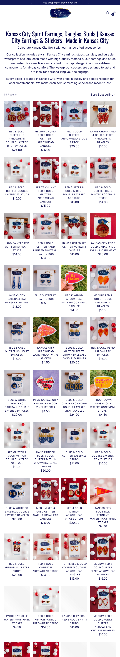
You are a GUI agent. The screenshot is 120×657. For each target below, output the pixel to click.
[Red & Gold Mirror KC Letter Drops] (17, 546)
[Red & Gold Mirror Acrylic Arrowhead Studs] (46, 599)
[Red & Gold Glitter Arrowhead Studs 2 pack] (74, 114)
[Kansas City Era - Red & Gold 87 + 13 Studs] (74, 599)
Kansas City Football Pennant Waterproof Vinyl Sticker (103, 515)
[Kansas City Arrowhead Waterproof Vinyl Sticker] (46, 330)
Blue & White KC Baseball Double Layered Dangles (17, 512)
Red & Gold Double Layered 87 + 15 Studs (103, 456)
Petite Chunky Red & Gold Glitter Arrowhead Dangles (45, 194)
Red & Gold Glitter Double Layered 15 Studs (17, 191)
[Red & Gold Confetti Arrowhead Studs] (46, 546)
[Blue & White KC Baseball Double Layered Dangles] (17, 491)
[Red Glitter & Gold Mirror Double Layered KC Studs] (17, 435)
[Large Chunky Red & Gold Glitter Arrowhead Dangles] (103, 114)
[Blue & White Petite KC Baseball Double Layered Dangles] (17, 383)
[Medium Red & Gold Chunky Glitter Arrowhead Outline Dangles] (103, 599)
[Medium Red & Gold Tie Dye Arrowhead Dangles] (103, 278)
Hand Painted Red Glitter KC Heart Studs (17, 247)
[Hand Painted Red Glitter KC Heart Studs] (17, 226)
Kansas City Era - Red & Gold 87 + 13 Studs (74, 620)
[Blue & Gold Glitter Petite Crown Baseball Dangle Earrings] (74, 330)
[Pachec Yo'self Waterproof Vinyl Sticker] (17, 599)
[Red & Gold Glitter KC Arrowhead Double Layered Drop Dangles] (17, 114)
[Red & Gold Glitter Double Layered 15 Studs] (17, 170)
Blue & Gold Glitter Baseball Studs (74, 456)
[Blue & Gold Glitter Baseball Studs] (74, 435)
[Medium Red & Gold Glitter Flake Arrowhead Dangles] (103, 546)
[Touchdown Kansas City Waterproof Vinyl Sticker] (103, 383)
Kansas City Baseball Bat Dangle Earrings (17, 299)
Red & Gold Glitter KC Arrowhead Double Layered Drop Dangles (17, 138)
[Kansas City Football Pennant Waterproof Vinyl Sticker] (103, 491)
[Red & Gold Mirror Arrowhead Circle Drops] (74, 491)
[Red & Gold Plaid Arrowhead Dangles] (103, 330)
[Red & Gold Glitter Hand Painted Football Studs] (103, 170)
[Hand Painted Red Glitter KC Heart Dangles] (74, 226)
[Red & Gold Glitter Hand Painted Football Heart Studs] (46, 226)
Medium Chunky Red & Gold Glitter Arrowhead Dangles (46, 138)
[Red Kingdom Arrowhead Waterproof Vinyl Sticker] (74, 278)
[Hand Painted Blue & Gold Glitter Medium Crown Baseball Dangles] (46, 435)
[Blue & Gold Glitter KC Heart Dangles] (17, 330)
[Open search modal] (108, 13)
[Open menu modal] (5, 13)
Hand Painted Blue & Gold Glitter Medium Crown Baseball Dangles (46, 459)
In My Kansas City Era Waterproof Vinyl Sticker (45, 403)
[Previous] (31, 2)
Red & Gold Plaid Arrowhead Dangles (103, 351)
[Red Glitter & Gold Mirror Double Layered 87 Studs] (74, 170)
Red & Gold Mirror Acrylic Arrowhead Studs (46, 620)
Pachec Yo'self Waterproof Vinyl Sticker (17, 620)
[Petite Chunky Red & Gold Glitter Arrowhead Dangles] (46, 170)
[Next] (88, 2)
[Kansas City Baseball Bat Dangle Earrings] (17, 278)
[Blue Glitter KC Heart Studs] (46, 278)
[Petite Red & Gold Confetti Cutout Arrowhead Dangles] (74, 546)
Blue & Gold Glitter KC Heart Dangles (17, 351)
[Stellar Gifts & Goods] (60, 13)
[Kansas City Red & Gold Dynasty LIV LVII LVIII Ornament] (103, 226)
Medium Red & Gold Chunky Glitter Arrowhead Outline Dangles (103, 623)
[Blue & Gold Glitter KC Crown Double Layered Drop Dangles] (74, 383)
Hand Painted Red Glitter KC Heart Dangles (74, 247)
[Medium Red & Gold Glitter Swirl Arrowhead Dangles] (46, 491)
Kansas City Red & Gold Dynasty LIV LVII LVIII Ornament (103, 247)
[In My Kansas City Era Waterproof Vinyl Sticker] (46, 383)
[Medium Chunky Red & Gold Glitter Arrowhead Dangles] (46, 114)
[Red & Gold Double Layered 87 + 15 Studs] (103, 435)
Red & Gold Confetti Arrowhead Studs (46, 567)
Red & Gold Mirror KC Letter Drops (17, 567)
